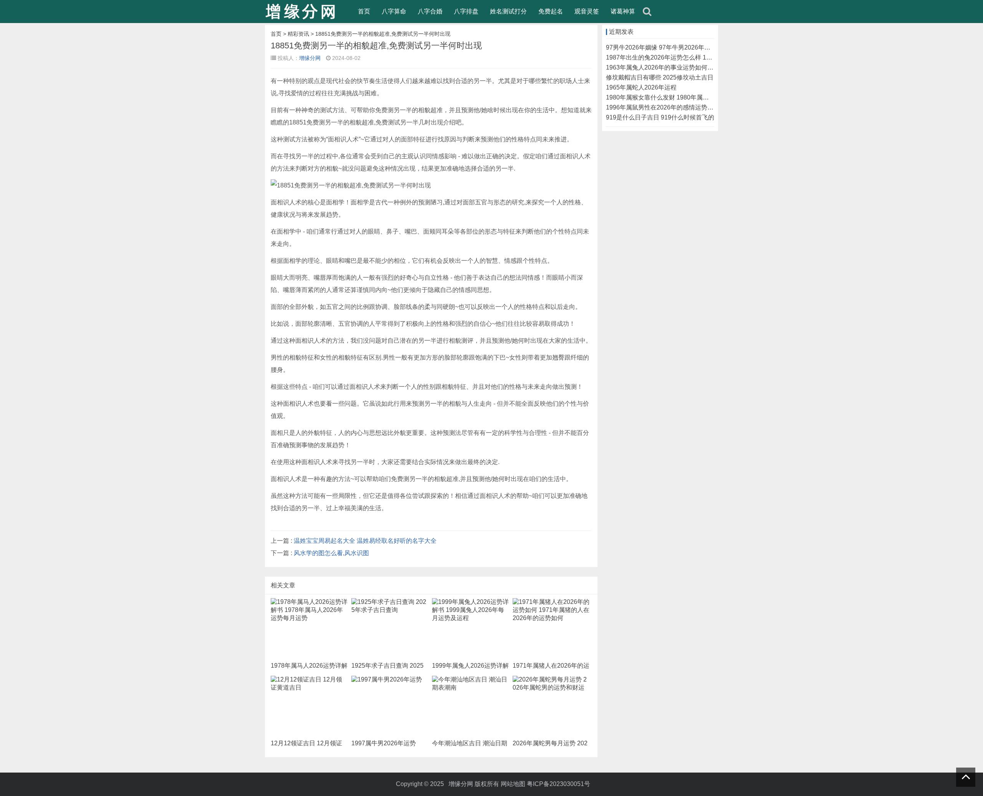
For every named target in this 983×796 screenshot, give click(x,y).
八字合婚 (430, 11)
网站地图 (513, 784)
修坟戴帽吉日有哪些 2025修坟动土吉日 (659, 77)
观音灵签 (586, 11)
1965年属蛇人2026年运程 (641, 87)
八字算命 (394, 11)
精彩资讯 (298, 34)
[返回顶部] (965, 777)
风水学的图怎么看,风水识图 (331, 553)
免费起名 (550, 11)
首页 (364, 11)
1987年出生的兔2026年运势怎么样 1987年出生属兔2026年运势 (692, 57)
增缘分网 (310, 58)
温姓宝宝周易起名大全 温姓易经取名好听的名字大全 (365, 540)
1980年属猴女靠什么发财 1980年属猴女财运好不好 (676, 97)
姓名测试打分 (508, 11)
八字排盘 (466, 11)
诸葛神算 (623, 11)
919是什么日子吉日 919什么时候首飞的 (660, 117)
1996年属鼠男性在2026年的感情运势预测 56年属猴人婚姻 (685, 107)
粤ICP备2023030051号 (558, 784)
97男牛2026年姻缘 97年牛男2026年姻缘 (661, 47)
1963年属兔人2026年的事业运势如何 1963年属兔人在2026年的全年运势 (705, 67)
